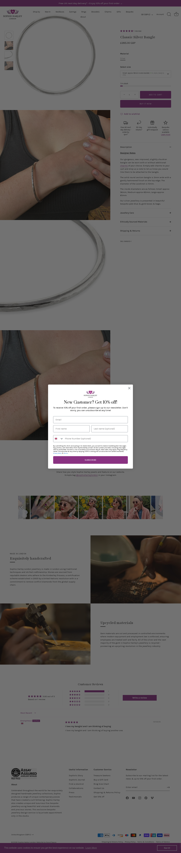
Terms (66, 453)
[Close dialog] (129, 388)
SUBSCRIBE (90, 460)
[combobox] (58, 438)
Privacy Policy (57, 453)
